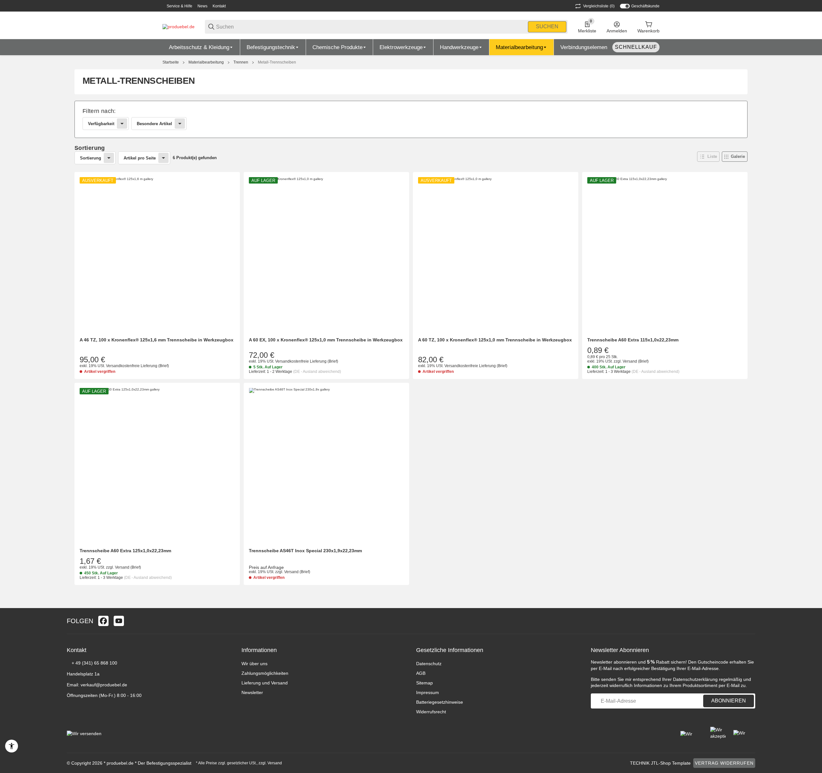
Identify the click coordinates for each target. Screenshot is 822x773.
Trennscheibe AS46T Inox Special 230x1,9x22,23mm (305, 550)
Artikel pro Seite (140, 158)
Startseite (170, 62)
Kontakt (219, 6)
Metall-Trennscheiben (277, 62)
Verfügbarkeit (101, 123)
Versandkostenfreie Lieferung (132, 366)
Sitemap (424, 682)
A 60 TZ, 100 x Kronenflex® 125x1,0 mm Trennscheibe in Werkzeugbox (495, 339)
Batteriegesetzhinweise (439, 702)
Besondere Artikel (154, 123)
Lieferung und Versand (264, 682)
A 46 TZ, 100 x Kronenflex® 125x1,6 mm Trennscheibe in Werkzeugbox (156, 339)
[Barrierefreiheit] (11, 746)
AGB (420, 673)
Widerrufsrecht (431, 711)
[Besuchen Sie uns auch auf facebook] (103, 621)
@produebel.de (111, 684)
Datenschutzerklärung (695, 679)
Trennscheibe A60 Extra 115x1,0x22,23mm (632, 339)
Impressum (427, 692)
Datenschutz (429, 663)
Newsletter (252, 692)
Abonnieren (728, 700)
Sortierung (90, 158)
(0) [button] (599, 6)
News (202, 6)
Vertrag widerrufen (724, 763)
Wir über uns (254, 663)
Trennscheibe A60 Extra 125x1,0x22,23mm (125, 550)
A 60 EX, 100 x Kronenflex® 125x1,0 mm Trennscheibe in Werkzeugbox (326, 339)
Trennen (240, 62)
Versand (630, 361)
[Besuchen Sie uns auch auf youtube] (119, 621)
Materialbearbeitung (206, 62)
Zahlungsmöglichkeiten (264, 673)
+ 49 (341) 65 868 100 (94, 663)
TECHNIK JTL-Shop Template (660, 763)
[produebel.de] (178, 26)
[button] (708, 156)
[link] (411, 119)
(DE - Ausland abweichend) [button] (317, 371)
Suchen (547, 26)
